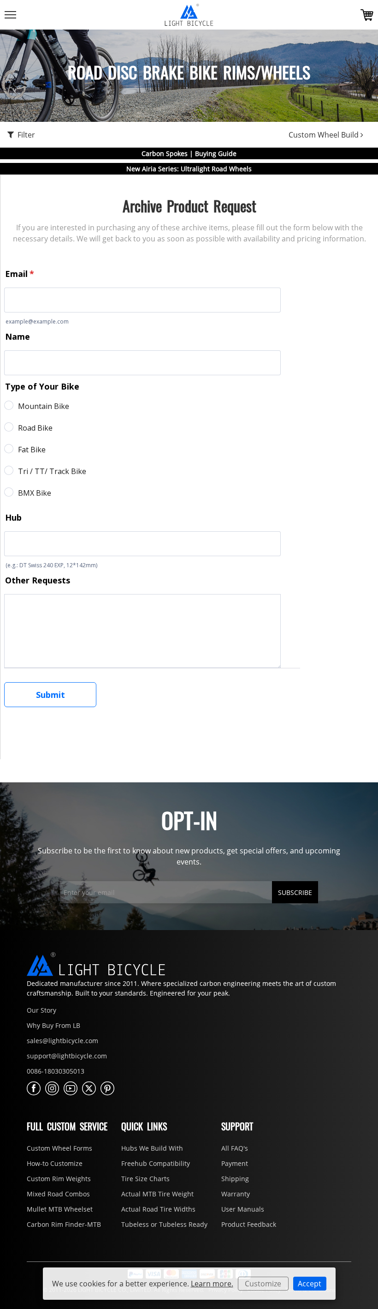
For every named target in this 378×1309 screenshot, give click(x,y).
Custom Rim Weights (59, 1178)
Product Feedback (248, 1224)
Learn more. (212, 1284)
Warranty (235, 1193)
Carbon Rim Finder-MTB (64, 1224)
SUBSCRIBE (295, 892)
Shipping (235, 1178)
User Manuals (242, 1209)
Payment (234, 1163)
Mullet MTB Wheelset (60, 1209)
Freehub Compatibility (155, 1163)
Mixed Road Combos (58, 1193)
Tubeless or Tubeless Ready (164, 1224)
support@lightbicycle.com (67, 1055)
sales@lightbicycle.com (62, 1040)
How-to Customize (55, 1163)
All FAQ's (234, 1148)
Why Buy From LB (53, 1025)
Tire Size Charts (145, 1178)
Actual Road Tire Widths (158, 1209)
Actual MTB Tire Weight (157, 1193)
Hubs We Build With (152, 1148)
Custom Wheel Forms (59, 1148)
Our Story (41, 1010)
